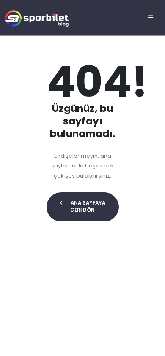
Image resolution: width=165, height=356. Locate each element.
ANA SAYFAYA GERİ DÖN (87, 207)
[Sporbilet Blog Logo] (37, 17)
